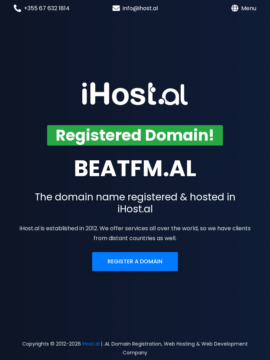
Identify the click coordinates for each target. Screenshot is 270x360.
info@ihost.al (140, 8)
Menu (248, 8)
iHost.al (90, 343)
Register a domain (135, 261)
